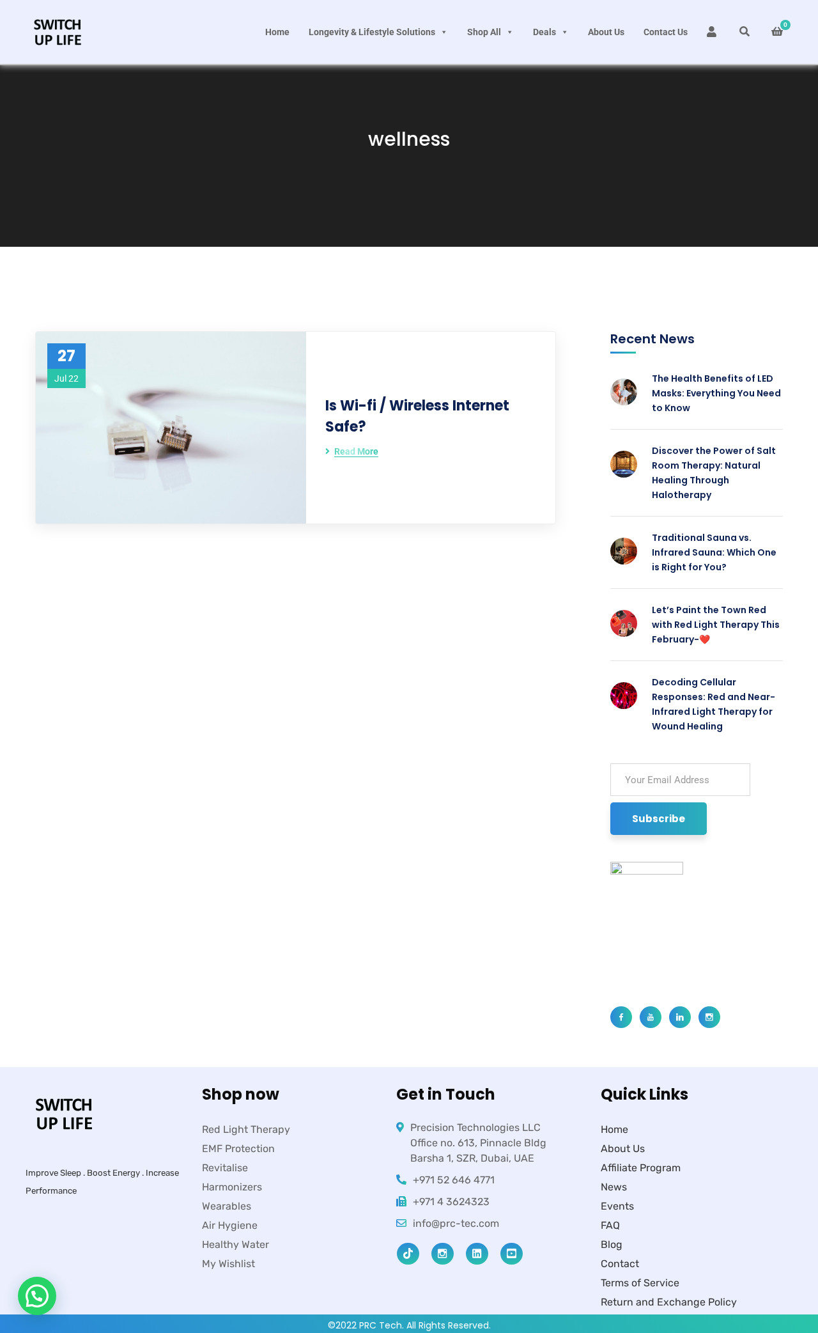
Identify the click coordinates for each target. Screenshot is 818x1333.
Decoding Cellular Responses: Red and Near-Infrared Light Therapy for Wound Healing (713, 704)
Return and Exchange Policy (669, 1302)
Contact (620, 1264)
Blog (611, 1244)
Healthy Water (235, 1244)
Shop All (484, 32)
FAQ (610, 1225)
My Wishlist (228, 1264)
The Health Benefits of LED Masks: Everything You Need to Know (716, 393)
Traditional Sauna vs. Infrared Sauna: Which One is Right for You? (714, 552)
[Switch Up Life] (57, 32)
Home (277, 32)
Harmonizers (232, 1187)
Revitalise (225, 1168)
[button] (37, 1296)
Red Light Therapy (246, 1129)
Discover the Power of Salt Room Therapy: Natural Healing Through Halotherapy (714, 472)
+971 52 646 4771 (454, 1180)
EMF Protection (238, 1148)
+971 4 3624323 (451, 1202)
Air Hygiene (230, 1225)
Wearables (226, 1206)
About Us (606, 32)
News (614, 1187)
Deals (544, 32)
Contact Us (666, 32)
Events (617, 1206)
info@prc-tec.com (456, 1223)
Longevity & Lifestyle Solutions (372, 32)
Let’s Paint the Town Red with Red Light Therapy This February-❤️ (716, 625)
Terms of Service (640, 1283)
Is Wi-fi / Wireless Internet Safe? (417, 416)
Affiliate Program (641, 1168)
